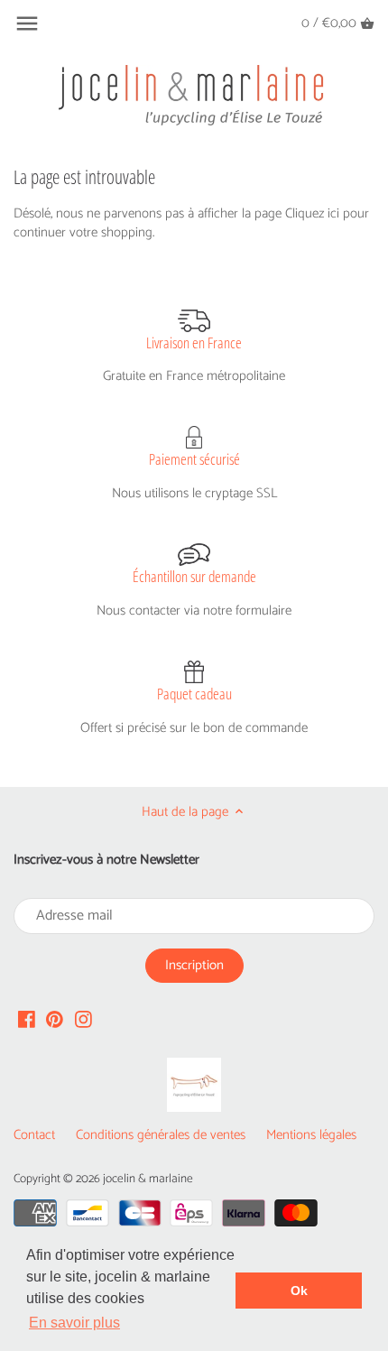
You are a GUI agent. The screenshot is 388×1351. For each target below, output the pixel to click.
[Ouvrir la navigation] (27, 23)
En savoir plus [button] (74, 1322)
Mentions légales (311, 1135)
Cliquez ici (312, 213)
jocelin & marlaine (148, 1179)
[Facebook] (26, 1018)
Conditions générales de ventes (160, 1135)
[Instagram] (83, 1018)
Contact (34, 1135)
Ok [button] (299, 1290)
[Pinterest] (54, 1018)
